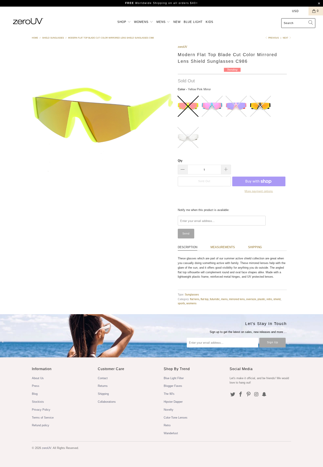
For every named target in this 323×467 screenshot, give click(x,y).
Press (35, 386)
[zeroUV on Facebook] (241, 394)
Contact (103, 378)
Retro (167, 425)
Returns (103, 386)
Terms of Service (43, 417)
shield (277, 299)
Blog (35, 393)
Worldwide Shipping (146, 3)
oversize (251, 299)
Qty (180, 160)
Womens (142, 22)
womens (191, 303)
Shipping (255, 247)
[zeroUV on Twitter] (233, 394)
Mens (161, 22)
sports (181, 303)
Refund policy (40, 425)
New (177, 22)
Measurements (222, 247)
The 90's (169, 393)
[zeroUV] (28, 21)
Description (187, 247)
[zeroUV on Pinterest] (248, 394)
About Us (38, 378)
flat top (205, 299)
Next (286, 38)
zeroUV (182, 46)
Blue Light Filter (174, 378)
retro (269, 299)
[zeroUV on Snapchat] (264, 394)
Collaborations (107, 401)
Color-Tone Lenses (175, 417)
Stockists (38, 401)
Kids (209, 22)
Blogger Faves (173, 386)
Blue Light (193, 22)
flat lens (194, 299)
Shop (122, 22)
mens (224, 299)
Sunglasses (192, 294)
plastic (261, 299)
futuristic (215, 299)
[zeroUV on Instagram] (256, 394)
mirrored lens (237, 299)
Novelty (168, 409)
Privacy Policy (41, 409)
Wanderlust (171, 433)
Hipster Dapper (173, 401)
